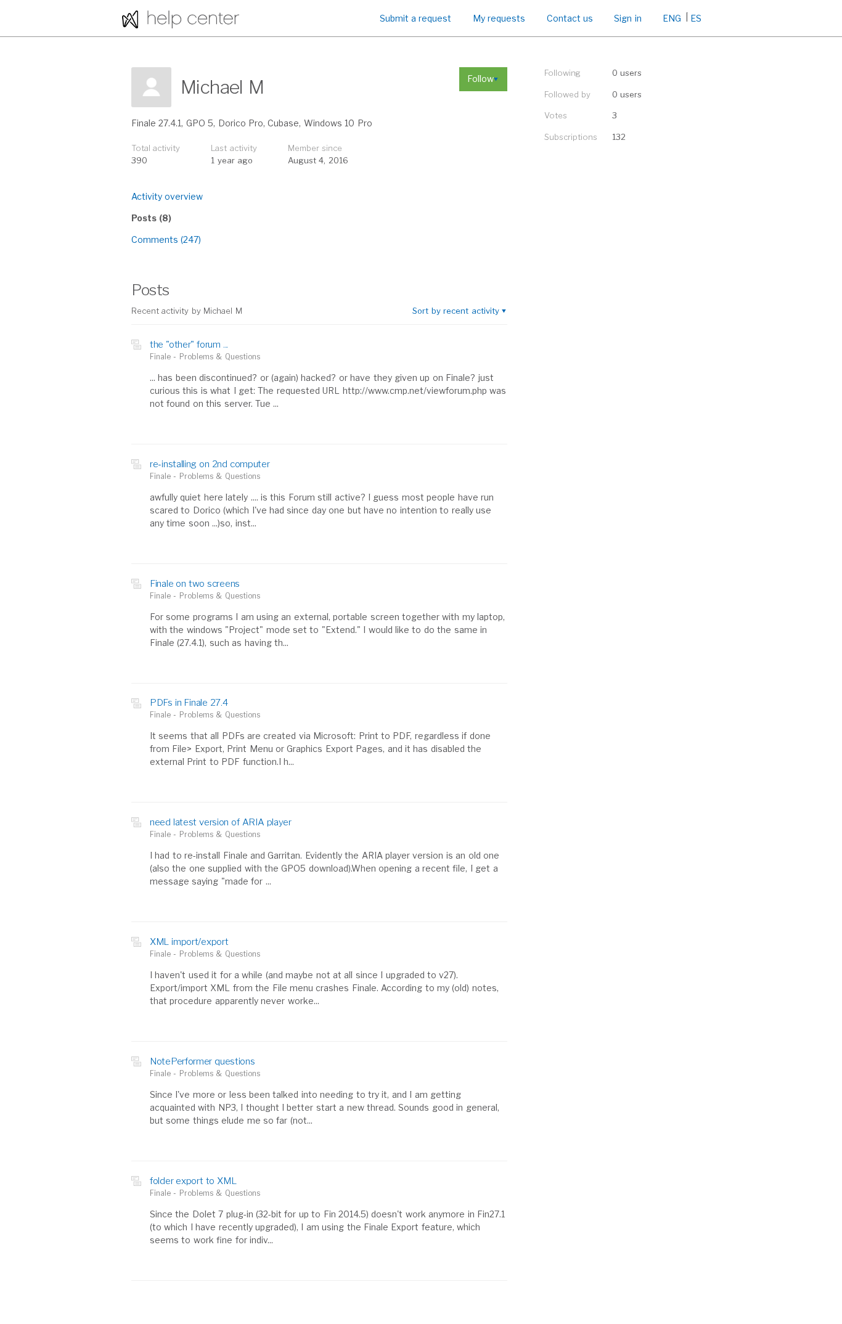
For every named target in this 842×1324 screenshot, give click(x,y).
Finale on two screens (195, 583)
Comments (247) (166, 239)
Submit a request (416, 18)
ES (695, 18)
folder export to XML (193, 1181)
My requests (499, 18)
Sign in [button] (627, 18)
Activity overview (167, 196)
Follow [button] (480, 78)
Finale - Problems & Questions (205, 356)
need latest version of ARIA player (221, 822)
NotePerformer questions (202, 1061)
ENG (672, 18)
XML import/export (189, 941)
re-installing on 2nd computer (210, 464)
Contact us (570, 18)
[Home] (180, 18)
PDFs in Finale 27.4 (189, 702)
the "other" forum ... (189, 344)
